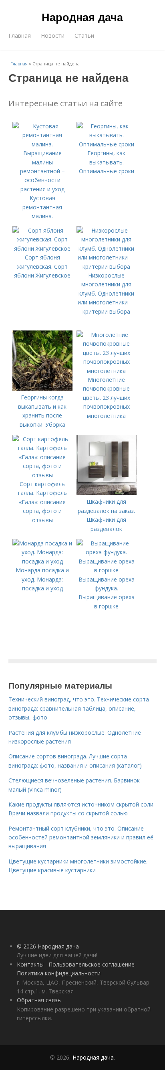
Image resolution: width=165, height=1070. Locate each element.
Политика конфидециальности (59, 973)
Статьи (84, 35)
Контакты (30, 964)
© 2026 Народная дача (48, 946)
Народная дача (82, 16)
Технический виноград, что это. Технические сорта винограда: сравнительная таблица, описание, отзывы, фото (78, 708)
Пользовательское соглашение (91, 964)
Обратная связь (39, 1000)
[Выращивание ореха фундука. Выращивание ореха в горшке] (106, 570)
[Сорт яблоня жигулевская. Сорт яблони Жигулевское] (42, 248)
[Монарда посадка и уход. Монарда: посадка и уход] (42, 561)
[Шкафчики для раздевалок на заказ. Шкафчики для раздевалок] (106, 492)
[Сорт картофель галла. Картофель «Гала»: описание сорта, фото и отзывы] (42, 475)
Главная (19, 35)
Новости (52, 35)
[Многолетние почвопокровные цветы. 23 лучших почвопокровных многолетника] (106, 371)
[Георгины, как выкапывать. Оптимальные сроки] (106, 144)
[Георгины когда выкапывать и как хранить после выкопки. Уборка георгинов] (42, 388)
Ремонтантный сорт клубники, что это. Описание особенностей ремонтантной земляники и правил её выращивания (80, 837)
